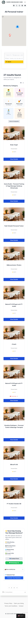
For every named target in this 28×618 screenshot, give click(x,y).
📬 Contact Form (14, 558)
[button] (9, 35)
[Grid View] (21, 83)
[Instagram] (19, 5)
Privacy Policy (8, 603)
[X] (16, 5)
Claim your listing (19, 603)
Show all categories (14, 121)
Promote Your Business (14, 578)
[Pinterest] (22, 5)
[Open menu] (25, 2)
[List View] (23, 83)
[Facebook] (14, 5)
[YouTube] (25, 5)
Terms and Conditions (11, 606)
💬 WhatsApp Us (14, 562)
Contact (21, 606)
